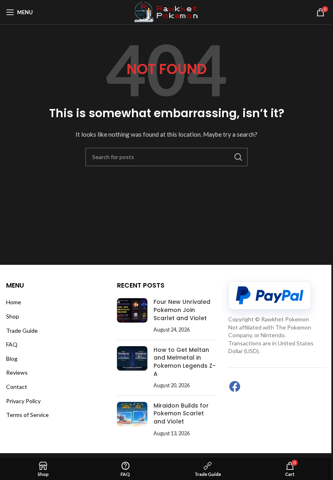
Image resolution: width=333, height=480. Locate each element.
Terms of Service (27, 414)
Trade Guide (22, 330)
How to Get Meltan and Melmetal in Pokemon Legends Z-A (185, 362)
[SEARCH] (238, 157)
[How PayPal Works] (269, 295)
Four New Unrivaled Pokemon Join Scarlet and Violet (182, 310)
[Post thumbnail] (132, 315)
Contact (16, 386)
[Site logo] (166, 11)
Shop (12, 316)
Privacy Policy (23, 400)
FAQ (11, 344)
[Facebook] (234, 386)
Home (13, 302)
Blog (11, 358)
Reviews (17, 372)
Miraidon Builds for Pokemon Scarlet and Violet (181, 413)
